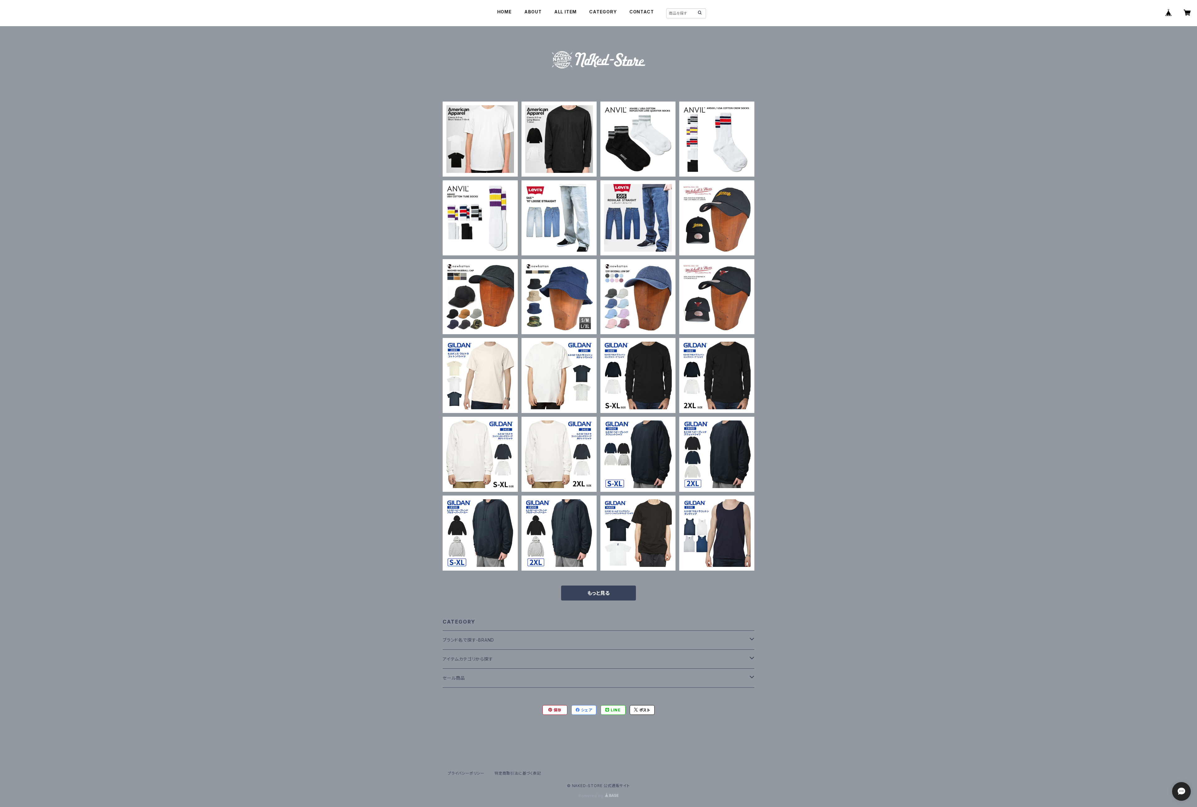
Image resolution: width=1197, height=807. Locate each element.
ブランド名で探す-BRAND (468, 640)
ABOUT (533, 11)
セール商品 (454, 678)
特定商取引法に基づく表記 (517, 773)
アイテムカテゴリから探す (468, 659)
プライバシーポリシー (466, 773)
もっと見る (598, 593)
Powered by (592, 795)
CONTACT (641, 11)
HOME (504, 11)
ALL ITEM (565, 11)
